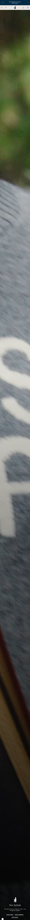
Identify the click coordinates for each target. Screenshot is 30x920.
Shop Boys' (15, 917)
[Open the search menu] (5, 7)
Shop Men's (10, 914)
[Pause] (3, 2)
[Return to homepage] (15, 7)
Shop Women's (19, 914)
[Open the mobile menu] (2, 7)
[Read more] (15, 2)
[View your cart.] (26, 7)
